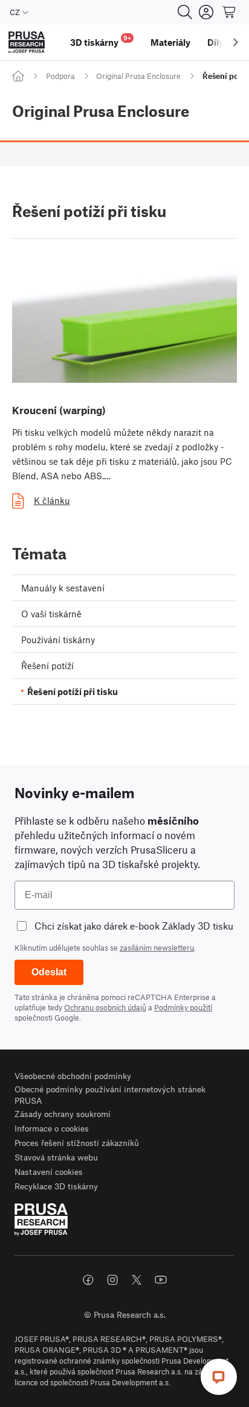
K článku (52, 500)
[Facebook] (88, 1279)
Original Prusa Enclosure (138, 76)
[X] (136, 1279)
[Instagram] (112, 1279)
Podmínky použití (183, 1007)
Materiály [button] (170, 42)
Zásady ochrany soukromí (63, 1114)
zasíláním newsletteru (157, 947)
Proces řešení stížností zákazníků (77, 1143)
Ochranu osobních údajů (105, 1007)
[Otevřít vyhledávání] (185, 12)
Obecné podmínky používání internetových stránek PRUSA (110, 1095)
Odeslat (48, 972)
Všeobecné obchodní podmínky (73, 1076)
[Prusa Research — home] (26, 42)
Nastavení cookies (49, 1171)
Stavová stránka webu (56, 1157)
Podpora (60, 76)
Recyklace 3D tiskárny (56, 1186)
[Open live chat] (219, 1377)
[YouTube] (160, 1279)
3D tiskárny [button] (100, 41)
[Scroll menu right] (235, 42)
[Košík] (230, 12)
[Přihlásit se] (206, 12)
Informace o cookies (52, 1128)
